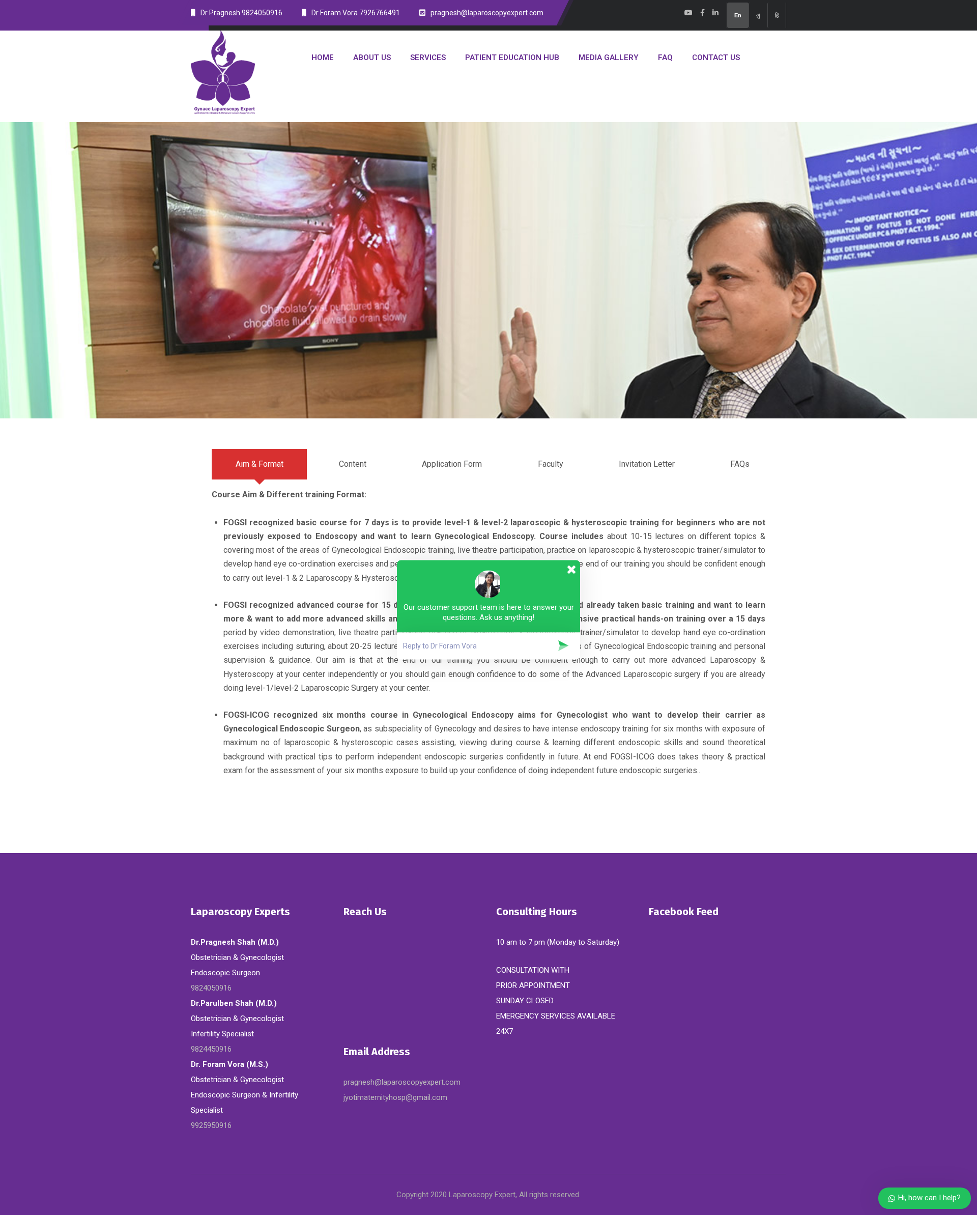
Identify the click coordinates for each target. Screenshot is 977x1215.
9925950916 (211, 1125)
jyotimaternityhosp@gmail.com (395, 1097)
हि (777, 15)
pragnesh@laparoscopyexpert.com (402, 1082)
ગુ (758, 15)
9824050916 (211, 988)
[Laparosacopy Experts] (223, 73)
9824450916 (211, 1049)
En (737, 15)
